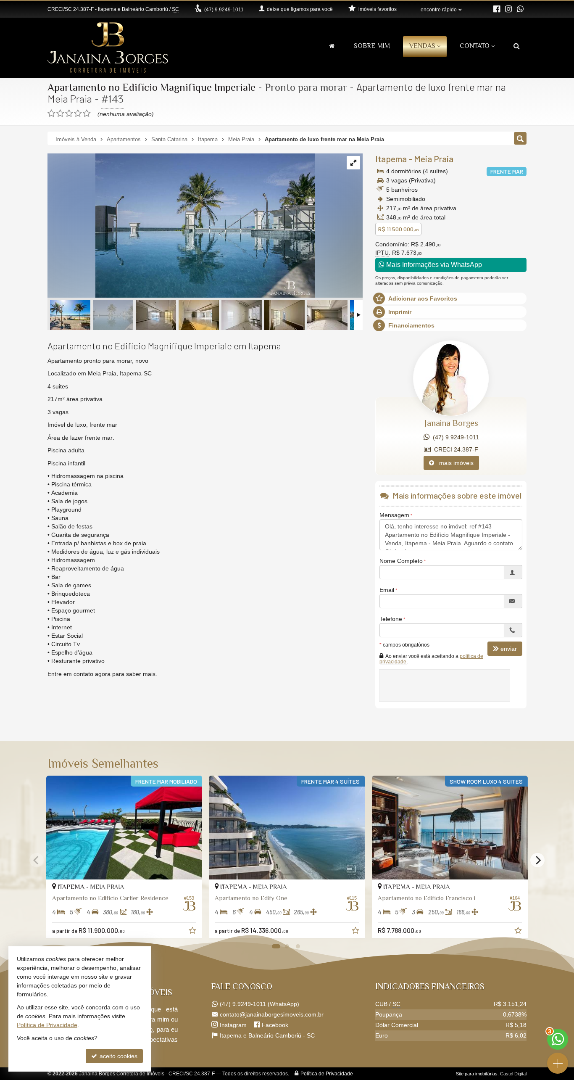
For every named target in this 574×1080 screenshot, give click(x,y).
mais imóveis (454, 462)
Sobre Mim (372, 46)
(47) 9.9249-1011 (454, 437)
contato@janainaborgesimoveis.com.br (272, 1014)
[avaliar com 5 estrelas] (87, 113)
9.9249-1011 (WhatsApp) (259, 1004)
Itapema (391, 158)
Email (386, 589)
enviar (508, 648)
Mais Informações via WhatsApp (433, 264)
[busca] (516, 47)
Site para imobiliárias (477, 1073)
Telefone (390, 618)
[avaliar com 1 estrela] (51, 113)
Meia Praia (433, 158)
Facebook (275, 1025)
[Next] (537, 860)
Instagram (233, 1025)
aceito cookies (117, 1056)
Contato (475, 46)
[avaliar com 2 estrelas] (60, 113)
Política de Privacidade (326, 1074)
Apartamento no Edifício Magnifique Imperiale (151, 88)
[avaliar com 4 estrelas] (78, 113)
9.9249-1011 (224, 10)
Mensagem (394, 515)
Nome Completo (401, 560)
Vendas (422, 46)
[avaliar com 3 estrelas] (69, 113)
